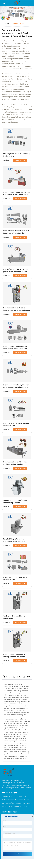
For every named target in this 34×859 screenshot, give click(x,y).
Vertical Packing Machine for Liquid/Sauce (14, 617)
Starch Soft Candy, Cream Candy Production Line (15, 578)
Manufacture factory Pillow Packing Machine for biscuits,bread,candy (16, 193)
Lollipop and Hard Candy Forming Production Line (16, 424)
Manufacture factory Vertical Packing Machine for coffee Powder (16, 309)
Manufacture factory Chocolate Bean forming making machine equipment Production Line (15, 348)
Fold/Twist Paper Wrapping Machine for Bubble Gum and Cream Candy (14, 541)
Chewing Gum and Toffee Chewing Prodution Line (16, 155)
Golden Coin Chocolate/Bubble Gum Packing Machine (15, 501)
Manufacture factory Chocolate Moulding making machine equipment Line (15, 464)
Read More (6, 160)
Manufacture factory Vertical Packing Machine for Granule (14, 655)
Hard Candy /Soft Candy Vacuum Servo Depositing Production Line (16, 386)
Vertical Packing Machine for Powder (15, 800)
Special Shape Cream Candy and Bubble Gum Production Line (16, 232)
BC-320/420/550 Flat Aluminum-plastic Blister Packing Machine (15, 270)
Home (7, 23)
